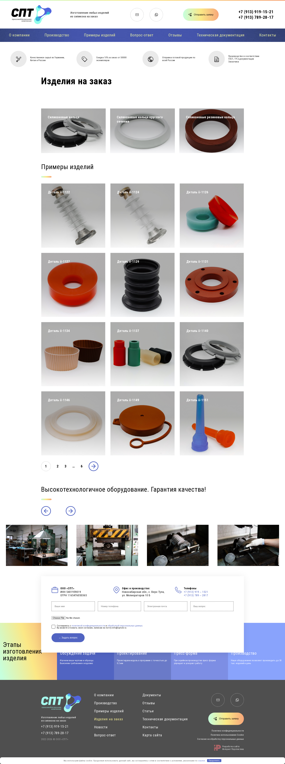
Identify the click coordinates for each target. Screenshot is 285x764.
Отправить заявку (203, 14)
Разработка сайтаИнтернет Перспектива (233, 747)
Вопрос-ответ (141, 35)
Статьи (148, 711)
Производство (57, 35)
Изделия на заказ (108, 719)
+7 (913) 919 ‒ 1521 (196, 591)
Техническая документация (220, 35)
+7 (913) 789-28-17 (256, 17)
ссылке (201, 760)
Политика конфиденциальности (228, 731)
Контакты (267, 35)
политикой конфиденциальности (88, 625)
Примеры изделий (99, 35)
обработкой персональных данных (125, 625)
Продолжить (214, 760)
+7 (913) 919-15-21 (256, 11)
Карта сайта (152, 735)
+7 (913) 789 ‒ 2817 (196, 595)
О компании (19, 35)
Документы (151, 695)
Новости (101, 727)
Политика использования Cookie (227, 735)
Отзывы (175, 35)
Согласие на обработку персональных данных (220, 739)
